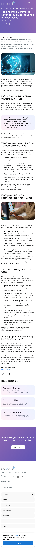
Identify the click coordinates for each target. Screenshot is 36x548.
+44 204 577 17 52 (6, 481)
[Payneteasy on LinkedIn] (18, 477)
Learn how (16, 447)
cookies (16, 535)
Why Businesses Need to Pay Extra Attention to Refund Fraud (17, 42)
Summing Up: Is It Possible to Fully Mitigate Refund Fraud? (16, 48)
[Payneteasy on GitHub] (22, 477)
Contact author (7, 370)
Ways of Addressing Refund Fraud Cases (12, 46)
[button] (29, 3)
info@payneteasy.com (8, 476)
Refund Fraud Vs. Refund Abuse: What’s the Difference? (16, 39)
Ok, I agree (18, 543)
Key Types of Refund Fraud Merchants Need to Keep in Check (17, 44)
